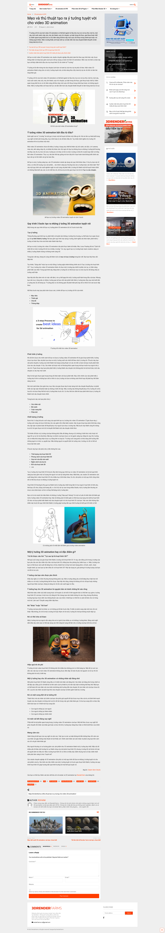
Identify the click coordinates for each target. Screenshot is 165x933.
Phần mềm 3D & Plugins (79, 9)
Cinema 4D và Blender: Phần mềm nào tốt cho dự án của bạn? (120, 166)
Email (67, 877)
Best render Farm (45, 9)
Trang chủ (32, 9)
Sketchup (112, 195)
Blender (111, 161)
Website (31, 884)
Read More (112, 180)
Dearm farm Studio (94, 770)
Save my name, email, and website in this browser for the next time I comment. (52, 891)
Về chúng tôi (114, 9)
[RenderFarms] (44, 5)
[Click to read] (46, 825)
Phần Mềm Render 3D (98, 9)
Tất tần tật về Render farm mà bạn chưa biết (86, 840)
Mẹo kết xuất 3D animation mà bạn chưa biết (42, 840)
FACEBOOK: (56, 846)
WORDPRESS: (47, 846)
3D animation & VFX (61, 9)
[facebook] (103, 918)
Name (31, 877)
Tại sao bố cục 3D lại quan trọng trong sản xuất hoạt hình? (47, 47)
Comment (32, 861)
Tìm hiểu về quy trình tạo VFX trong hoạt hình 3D (44, 50)
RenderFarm (81, 775)
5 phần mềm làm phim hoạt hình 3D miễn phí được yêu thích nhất (50, 53)
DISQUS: (64, 846)
